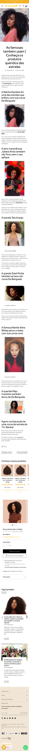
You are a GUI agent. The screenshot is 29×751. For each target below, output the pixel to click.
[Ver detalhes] (11, 474)
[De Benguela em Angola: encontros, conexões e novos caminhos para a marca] (14, 652)
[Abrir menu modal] (2, 5)
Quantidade (6, 542)
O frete (5, 571)
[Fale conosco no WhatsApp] (25, 747)
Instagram (20, 437)
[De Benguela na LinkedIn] (15, 718)
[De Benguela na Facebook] (10, 718)
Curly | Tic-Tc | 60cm (10, 250)
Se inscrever (24, 713)
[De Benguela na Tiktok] (8, 718)
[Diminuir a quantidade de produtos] (9, 545)
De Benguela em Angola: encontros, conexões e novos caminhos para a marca (13, 662)
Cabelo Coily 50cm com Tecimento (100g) (20, 480)
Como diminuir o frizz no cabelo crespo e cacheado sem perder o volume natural (13, 620)
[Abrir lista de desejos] (23, 5)
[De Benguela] (11, 5)
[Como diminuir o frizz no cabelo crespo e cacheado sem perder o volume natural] (14, 607)
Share (5, 446)
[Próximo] (26, 1)
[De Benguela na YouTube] (5, 718)
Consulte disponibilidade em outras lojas (15, 567)
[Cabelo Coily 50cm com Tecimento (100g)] (20, 470)
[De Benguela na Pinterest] (13, 718)
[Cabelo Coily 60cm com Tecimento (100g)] (7, 470)
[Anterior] (2, 1)
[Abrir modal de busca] (19, 5)
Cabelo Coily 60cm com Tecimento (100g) (7, 480)
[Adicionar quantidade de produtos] (4, 545)
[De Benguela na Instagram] (2, 718)
